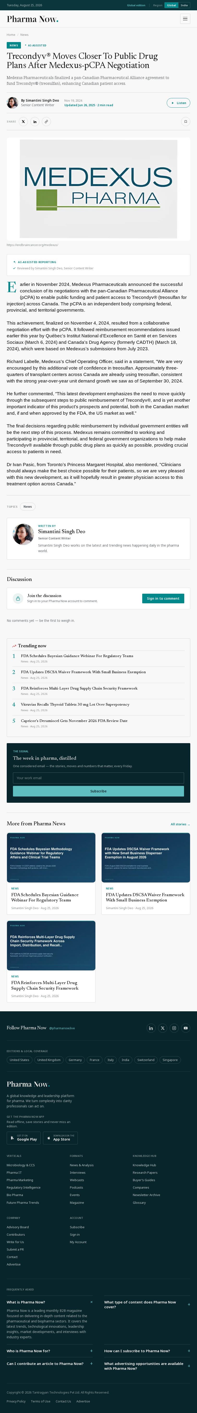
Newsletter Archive (146, 1195)
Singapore (170, 1060)
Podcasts (76, 1187)
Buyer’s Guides (144, 1180)
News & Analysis (82, 1165)
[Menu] (185, 19)
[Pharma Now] (32, 18)
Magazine (77, 1202)
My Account (78, 1242)
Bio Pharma (15, 1195)
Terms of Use (40, 1401)
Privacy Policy (16, 1401)
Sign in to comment (163, 598)
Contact (12, 1257)
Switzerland (145, 1060)
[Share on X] (23, 121)
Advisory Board (18, 1227)
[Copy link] (46, 121)
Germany (75, 1060)
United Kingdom (49, 1060)
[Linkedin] (151, 1028)
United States (19, 1060)
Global (171, 5)
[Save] (185, 121)
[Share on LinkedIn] (34, 121)
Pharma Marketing (20, 1180)
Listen (181, 103)
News (24, 35)
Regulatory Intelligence (24, 1187)
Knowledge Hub (144, 1165)
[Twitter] (162, 1028)
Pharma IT (14, 1172)
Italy (111, 1060)
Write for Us (15, 1242)
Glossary (139, 1202)
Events (75, 1195)
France (94, 1060)
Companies (141, 1187)
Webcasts (77, 1180)
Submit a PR (15, 1249)
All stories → (180, 824)
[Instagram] (174, 1028)
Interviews (78, 1172)
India (184, 5)
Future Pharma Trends (23, 1202)
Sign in (75, 1234)
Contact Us (63, 1401)
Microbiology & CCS (21, 1165)
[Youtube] (185, 1028)
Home (11, 35)
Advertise (14, 1264)
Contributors (16, 1234)
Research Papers (145, 1172)
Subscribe (98, 791)
